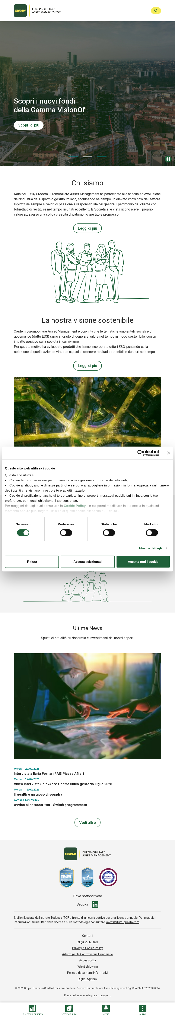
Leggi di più (87, 228)
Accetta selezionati (87, 562)
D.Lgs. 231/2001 (87, 942)
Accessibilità (87, 960)
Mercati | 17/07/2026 (26, 779)
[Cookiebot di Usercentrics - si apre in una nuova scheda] (140, 453)
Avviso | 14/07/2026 (26, 800)
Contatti (87, 935)
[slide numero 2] (101, 156)
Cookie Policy (75, 506)
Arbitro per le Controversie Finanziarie (87, 954)
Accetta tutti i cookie (143, 562)
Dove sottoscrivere (87, 896)
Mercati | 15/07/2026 (26, 789)
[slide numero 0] (73, 156)
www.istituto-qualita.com (122, 922)
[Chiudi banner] (168, 452)
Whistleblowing (87, 966)
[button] (32, 1010)
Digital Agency (87, 979)
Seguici (82, 904)
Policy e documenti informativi (87, 972)
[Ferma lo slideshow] (168, 159)
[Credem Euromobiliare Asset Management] (80, 10)
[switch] (66, 532)
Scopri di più (28, 125)
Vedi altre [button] (87, 822)
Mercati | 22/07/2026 (26, 769)
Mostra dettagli (150, 548)
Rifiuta (32, 562)
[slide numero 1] (87, 156)
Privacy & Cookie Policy (87, 948)
